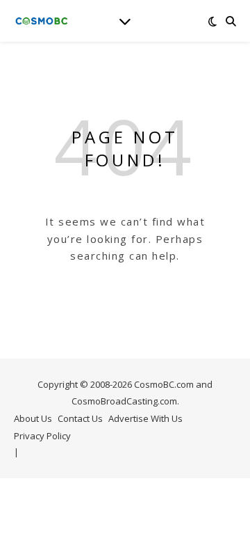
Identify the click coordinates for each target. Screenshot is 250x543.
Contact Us (80, 418)
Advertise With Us (145, 418)
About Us (33, 418)
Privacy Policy (42, 436)
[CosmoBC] (41, 21)
